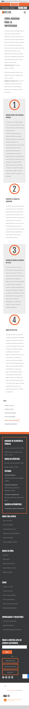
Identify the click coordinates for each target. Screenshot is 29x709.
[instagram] (6, 677)
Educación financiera (8, 625)
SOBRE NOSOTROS (10, 661)
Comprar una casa (8, 591)
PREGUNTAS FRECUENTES (10, 608)
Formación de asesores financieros (12, 629)
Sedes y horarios (5, 8)
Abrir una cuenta (7, 520)
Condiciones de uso (11, 690)
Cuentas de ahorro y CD (9, 529)
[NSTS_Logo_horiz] (6, 12)
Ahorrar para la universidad (10, 604)
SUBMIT (7, 652)
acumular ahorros (9, 65)
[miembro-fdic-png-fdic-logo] (6, 696)
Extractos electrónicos (9, 563)
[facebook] (3, 677)
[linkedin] (12, 677)
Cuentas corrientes (8, 525)
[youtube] (9, 677)
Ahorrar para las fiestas (9, 595)
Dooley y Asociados (10, 700)
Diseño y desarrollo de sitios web (13, 699)
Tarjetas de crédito (8, 537)
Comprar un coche (8, 586)
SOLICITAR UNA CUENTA (10, 666)
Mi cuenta (12, 8)
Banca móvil (6, 559)
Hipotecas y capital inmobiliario (11, 533)
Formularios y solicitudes (9, 621)
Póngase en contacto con (11, 81)
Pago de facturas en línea (9, 568)
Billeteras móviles (7, 572)
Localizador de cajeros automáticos (14, 508)
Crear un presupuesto (9, 599)
